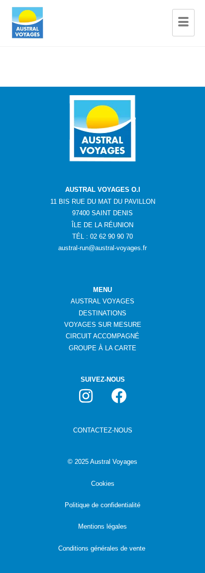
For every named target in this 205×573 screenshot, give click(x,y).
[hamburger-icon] (183, 23)
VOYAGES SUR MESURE (102, 324)
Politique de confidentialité (102, 505)
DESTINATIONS (102, 313)
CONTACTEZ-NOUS (102, 430)
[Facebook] (119, 395)
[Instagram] (86, 395)
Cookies (102, 483)
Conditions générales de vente (101, 548)
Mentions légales (102, 526)
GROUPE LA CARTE (102, 348)
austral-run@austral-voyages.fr (102, 248)
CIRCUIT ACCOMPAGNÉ (102, 336)
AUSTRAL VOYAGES (102, 301)
